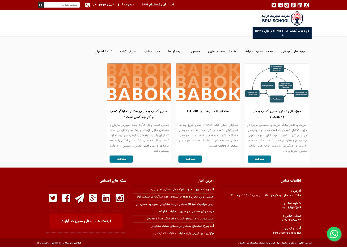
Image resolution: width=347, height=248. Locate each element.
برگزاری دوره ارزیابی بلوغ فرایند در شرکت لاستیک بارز (183, 233)
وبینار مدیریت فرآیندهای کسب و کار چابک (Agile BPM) (180, 219)
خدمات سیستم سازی (222, 51)
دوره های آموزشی (293, 51)
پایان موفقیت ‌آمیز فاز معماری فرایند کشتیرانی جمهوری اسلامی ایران (173, 204)
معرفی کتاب (128, 51)
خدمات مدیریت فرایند (258, 51)
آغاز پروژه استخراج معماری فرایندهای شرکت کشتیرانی (182, 226)
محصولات (194, 51)
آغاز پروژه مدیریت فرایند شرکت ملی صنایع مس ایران (182, 189)
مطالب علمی (152, 51)
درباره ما (128, 4)
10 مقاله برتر (103, 51)
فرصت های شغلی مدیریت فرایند (86, 221)
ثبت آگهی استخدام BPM (158, 4)
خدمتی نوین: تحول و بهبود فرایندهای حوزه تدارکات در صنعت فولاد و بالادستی (168, 197)
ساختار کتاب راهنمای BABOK (208, 111)
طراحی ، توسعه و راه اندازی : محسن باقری (58, 243)
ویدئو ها (174, 51)
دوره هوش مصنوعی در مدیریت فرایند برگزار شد (186, 211)
